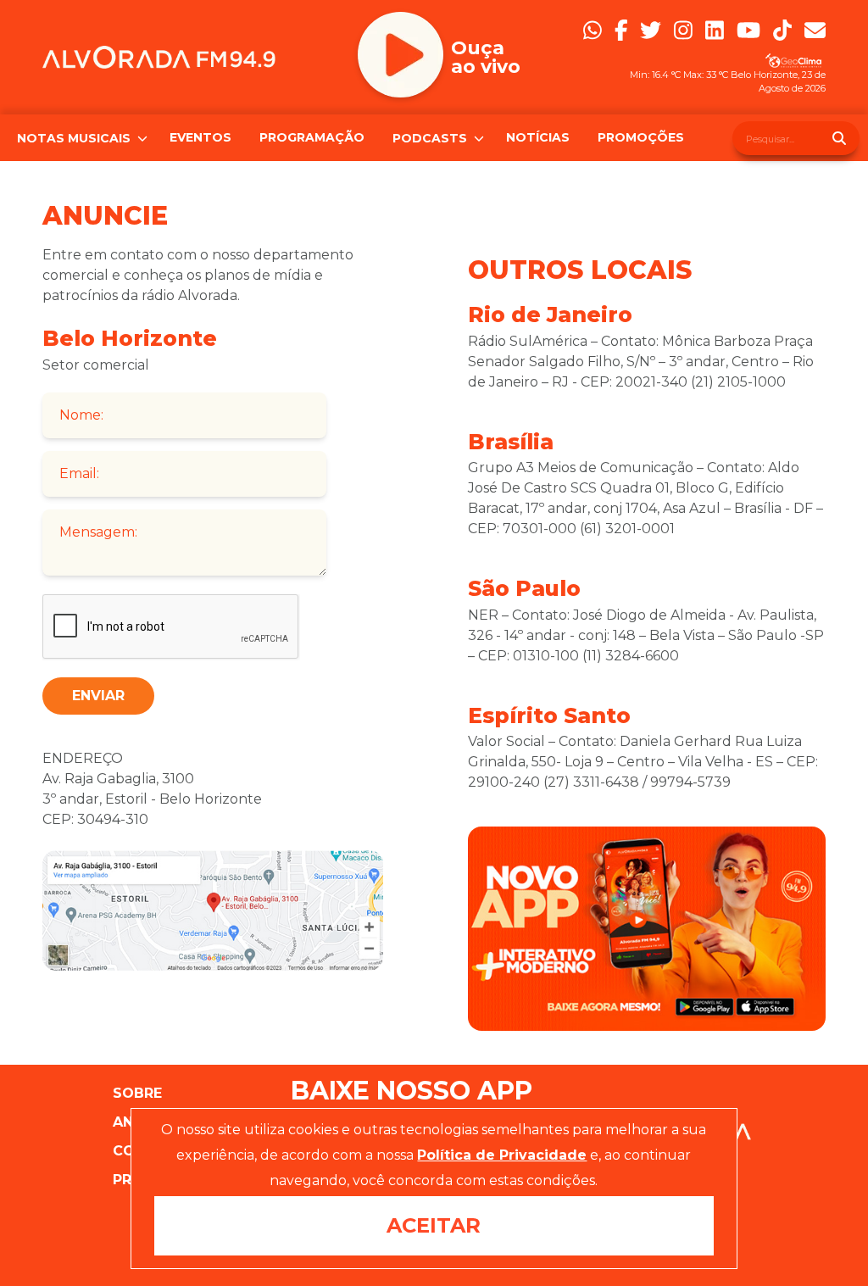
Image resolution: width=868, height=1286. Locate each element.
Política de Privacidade (502, 1155)
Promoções (641, 137)
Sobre (137, 1093)
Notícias (538, 137)
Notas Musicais (65, 138)
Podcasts (421, 138)
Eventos (200, 137)
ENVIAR (98, 696)
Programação (311, 137)
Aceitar (434, 1225)
